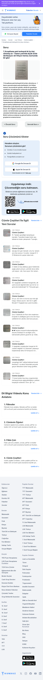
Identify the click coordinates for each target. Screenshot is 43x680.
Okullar (4, 495)
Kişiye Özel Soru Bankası (10, 586)
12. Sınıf (4, 606)
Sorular (10, 40)
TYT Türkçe (26, 495)
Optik (24, 597)
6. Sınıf (4, 626)
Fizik (3, 521)
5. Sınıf (4, 630)
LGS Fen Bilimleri (28, 533)
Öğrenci (4, 488)
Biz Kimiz (25, 630)
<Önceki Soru (9, 124)
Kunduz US (6, 498)
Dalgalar (25, 593)
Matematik (5, 514)
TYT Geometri (27, 491)
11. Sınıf (4, 609)
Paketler (5, 502)
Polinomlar (26, 573)
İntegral (25, 566)
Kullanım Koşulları (28, 647)
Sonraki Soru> (33, 124)
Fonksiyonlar (27, 576)
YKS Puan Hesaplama (9, 558)
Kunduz (4, 40)
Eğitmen (4, 491)
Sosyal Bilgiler (7, 549)
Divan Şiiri (26, 624)
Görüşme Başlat (12, 34)
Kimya (4, 524)
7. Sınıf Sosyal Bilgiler (30, 550)
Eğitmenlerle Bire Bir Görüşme (9, 571)
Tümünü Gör (35, 220)
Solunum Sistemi (28, 614)
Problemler (26, 580)
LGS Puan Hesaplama (9, 561)
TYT (3, 646)
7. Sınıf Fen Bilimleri (29, 546)
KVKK (24, 644)
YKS (3, 639)
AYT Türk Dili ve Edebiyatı (31, 515)
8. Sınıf (4, 620)
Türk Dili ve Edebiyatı (9, 531)
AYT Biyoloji (26, 512)
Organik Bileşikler (28, 604)
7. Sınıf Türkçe (27, 543)
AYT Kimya (26, 508)
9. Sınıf (4, 616)
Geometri (5, 518)
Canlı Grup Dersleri (8, 579)
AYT (3, 642)
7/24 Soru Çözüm (8, 567)
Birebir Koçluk (7, 576)
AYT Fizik (25, 505)
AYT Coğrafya (27, 519)
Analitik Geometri (28, 586)
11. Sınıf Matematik (29, 522)
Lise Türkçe (18, 40)
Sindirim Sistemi (28, 611)
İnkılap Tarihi (6, 545)
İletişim (24, 641)
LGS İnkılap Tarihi (28, 536)
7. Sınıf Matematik (28, 539)
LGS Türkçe (26, 529)
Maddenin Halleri (28, 607)
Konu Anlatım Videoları (10, 590)
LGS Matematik (27, 526)
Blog (24, 634)
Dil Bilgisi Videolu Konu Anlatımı (21, 395)
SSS (23, 637)
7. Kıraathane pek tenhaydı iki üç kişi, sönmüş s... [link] (16, 42)
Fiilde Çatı (11, 440)
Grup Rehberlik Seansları (11, 597)
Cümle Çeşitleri (28, 40)
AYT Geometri (27, 502)
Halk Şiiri (25, 621)
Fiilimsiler (10, 404)
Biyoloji (4, 528)
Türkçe (4, 535)
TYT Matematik (27, 488)
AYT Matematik (27, 498)
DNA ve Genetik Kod (29, 600)
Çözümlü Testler (7, 593)
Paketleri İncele (31, 34)
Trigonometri (27, 583)
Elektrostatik (26, 590)
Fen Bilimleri (6, 542)
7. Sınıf (4, 623)
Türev (24, 562)
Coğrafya (5, 538)
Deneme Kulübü (7, 583)
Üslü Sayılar (26, 569)
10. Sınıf (4, 613)
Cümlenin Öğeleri (14, 422)
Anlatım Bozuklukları (29, 617)
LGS (3, 649)
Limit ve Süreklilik (28, 559)
